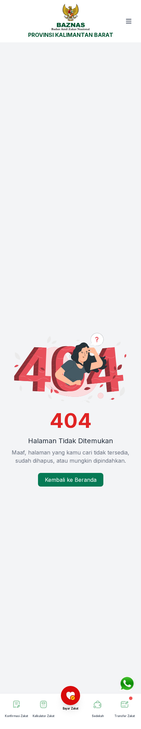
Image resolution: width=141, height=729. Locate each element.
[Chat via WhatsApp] (127, 683)
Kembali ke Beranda (71, 479)
